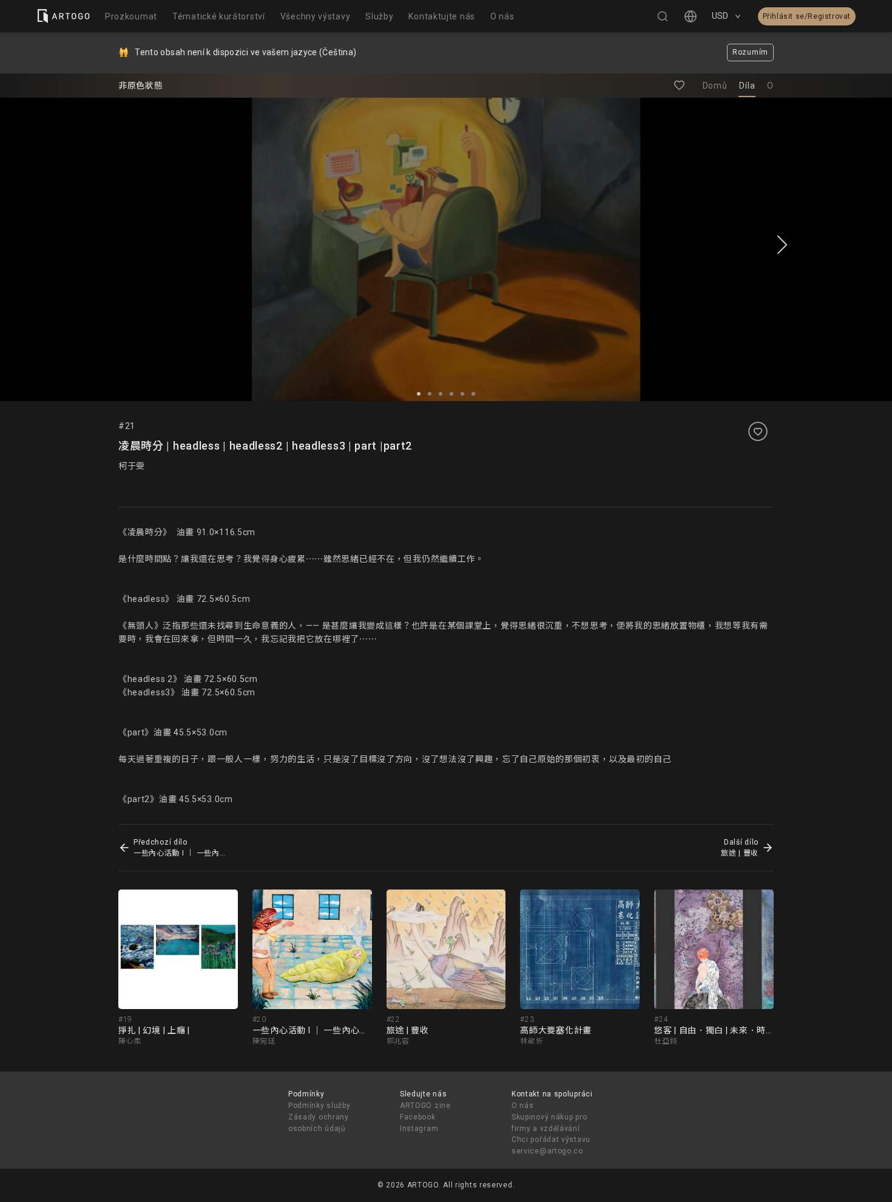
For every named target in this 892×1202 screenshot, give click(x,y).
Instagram (419, 1128)
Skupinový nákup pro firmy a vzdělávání (549, 1123)
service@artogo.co (547, 1151)
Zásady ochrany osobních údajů (318, 1123)
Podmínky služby (319, 1105)
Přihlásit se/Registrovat (807, 16)
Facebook (418, 1117)
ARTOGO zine (425, 1105)
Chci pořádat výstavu (551, 1139)
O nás (523, 1105)
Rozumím (750, 52)
